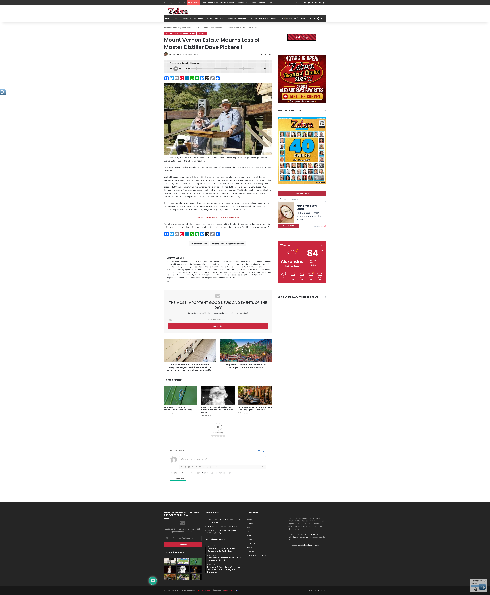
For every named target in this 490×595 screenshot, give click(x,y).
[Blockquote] (203, 467)
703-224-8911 (310, 534)
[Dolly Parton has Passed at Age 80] (170, 569)
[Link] (210, 467)
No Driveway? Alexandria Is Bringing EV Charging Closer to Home (228, 3)
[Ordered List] (196, 467)
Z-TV (174, 19)
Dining (200, 19)
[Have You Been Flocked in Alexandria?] (170, 561)
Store (249, 535)
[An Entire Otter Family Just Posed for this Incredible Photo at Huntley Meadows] (196, 577)
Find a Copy (302, 37)
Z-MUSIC (250, 551)
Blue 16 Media (230, 590)
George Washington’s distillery (228, 243)
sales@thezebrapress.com (298, 537)
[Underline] (189, 467)
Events (183, 19)
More (253, 19)
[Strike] (192, 467)
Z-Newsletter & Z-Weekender (259, 555)
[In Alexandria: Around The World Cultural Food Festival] (183, 561)
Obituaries (202, 33)
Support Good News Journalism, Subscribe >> (218, 217)
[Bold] (182, 467)
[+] (217, 467)
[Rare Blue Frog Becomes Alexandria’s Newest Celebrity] (180, 395)
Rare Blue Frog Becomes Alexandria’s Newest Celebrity (178, 408)
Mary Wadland (174, 54)
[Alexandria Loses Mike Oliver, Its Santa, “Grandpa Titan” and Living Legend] (218, 395)
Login (262, 450)
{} (214, 467)
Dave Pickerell (200, 243)
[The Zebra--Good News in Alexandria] (178, 11)
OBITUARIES (263, 19)
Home (167, 19)
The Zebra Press (206, 590)
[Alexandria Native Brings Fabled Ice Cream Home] (183, 577)
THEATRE (209, 19)
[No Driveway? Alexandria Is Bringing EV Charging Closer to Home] (255, 395)
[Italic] (185, 467)
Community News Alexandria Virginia (186, 28)
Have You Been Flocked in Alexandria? (222, 526)
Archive (273, 19)
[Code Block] (207, 467)
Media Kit (251, 547)
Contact (218, 19)
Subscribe (230, 19)
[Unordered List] (199, 467)
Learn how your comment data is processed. (220, 473)
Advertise (242, 19)
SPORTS (193, 19)
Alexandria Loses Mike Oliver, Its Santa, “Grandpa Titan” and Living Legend (217, 409)
